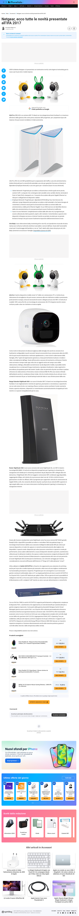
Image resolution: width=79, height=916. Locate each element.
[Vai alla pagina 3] (40, 839)
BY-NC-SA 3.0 (27, 912)
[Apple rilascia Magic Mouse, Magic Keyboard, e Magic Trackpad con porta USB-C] (64, 888)
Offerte (57, 6)
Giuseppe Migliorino (10, 27)
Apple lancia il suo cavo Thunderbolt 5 (39, 899)
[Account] (73, 2)
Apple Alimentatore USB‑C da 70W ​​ (58, 793)
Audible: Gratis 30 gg (21, 792)
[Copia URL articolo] (4, 100)
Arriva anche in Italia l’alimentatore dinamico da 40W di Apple (14, 872)
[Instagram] (65, 913)
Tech (52, 6)
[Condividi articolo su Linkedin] (4, 82)
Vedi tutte (68, 778)
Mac (15, 6)
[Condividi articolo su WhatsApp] (4, 94)
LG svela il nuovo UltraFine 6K (14, 898)
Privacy (68, 910)
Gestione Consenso (35, 912)
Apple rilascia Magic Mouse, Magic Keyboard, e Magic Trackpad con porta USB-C (64, 900)
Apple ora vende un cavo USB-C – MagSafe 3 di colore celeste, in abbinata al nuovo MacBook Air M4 (64, 873)
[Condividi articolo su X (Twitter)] (4, 76)
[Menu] (3, 2)
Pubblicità (73, 910)
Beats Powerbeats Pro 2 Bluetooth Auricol (70, 793)
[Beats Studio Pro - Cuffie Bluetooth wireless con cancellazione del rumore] (33, 786)
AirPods (22, 6)
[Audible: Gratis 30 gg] (21, 786)
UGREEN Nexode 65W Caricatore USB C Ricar (46, 793)
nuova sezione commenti (16, 37)
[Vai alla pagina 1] (37, 839)
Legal (64, 910)
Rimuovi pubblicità (39, 63)
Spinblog (22, 911)
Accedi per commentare (59, 715)
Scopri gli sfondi (12, 760)
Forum (47, 6)
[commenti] (69, 28)
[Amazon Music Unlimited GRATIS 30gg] (9, 786)
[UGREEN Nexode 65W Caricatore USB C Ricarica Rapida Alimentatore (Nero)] (46, 786)
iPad (10, 6)
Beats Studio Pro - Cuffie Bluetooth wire (33, 793)
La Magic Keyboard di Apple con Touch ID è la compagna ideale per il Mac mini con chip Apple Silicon (39, 873)
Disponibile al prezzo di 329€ (42, 230)
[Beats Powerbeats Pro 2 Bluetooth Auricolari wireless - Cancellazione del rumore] (70, 786)
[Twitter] (60, 913)
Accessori (12, 13)
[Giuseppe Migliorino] (3, 28)
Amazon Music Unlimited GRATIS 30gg (8, 793)
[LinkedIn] (73, 913)
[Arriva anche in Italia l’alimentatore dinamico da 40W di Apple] (14, 860)
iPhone (4, 6)
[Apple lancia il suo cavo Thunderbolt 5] (39, 888)
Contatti (59, 910)
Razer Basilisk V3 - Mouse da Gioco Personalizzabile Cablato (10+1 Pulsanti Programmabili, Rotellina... (33, 642)
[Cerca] (6, 2)
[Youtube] (63, 913)
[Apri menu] (23, 2)
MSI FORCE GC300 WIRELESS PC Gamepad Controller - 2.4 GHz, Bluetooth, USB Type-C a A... (35, 656)
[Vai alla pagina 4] (41, 839)
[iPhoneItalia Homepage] (15, 2)
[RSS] (75, 913)
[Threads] (68, 913)
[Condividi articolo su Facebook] (4, 70)
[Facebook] (58, 913)
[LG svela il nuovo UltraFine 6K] (14, 888)
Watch (29, 6)
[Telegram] (70, 913)
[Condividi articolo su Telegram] (4, 88)
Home (3, 13)
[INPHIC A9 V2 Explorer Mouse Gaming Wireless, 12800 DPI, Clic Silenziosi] (14, 686)
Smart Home (38, 6)
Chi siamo (53, 910)
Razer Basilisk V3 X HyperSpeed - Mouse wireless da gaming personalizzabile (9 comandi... (33, 671)
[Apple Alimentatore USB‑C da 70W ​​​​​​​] (58, 786)
